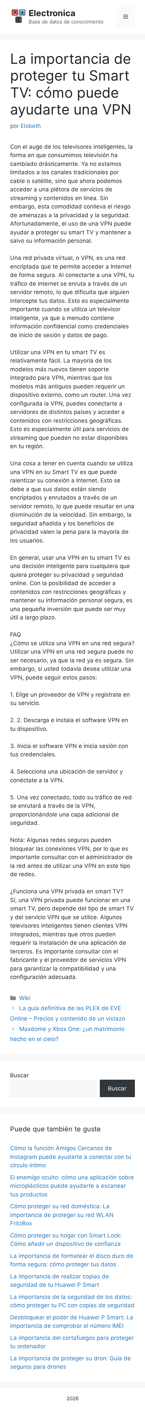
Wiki (24, 998)
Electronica (52, 13)
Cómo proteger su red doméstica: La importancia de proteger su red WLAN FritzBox (62, 1215)
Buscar (19, 1075)
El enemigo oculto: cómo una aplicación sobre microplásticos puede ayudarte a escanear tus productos (72, 1186)
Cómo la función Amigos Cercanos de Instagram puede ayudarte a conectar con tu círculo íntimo (70, 1157)
